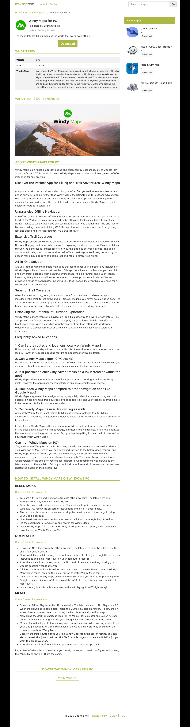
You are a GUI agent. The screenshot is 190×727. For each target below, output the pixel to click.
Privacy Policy (99, 715)
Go (173, 4)
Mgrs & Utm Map (150, 64)
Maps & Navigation (35, 12)
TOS (122, 715)
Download (68, 43)
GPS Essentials (149, 28)
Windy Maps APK (67, 677)
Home (18, 12)
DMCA (113, 715)
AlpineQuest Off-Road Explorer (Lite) (161, 82)
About (43, 4)
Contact (53, 4)
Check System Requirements (31, 492)
